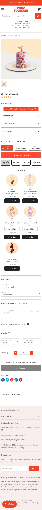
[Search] (38, 16)
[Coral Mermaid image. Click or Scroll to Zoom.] (21, 59)
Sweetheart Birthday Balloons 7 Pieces (30, 193)
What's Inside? (9, 124)
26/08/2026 (7, 148)
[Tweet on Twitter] (7, 380)
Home (3, 36)
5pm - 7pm (36, 162)
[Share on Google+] (12, 380)
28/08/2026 (35, 148)
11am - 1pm (5, 162)
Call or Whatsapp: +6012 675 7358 (13, 435)
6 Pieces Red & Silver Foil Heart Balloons (12, 261)
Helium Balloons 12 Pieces (30, 224)
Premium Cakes (26, 500)
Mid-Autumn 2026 (11, 500)
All (2, 500)
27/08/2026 (21, 148)
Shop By (33, 502)
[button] (6, 97)
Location (25, 502)
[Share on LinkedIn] (16, 380)
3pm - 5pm (26, 162)
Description (8, 116)
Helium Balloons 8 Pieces (12, 224)
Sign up (33, 468)
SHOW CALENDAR (21, 155)
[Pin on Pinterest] (20, 380)
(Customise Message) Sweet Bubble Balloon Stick (12, 195)
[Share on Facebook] (3, 380)
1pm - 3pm (15, 162)
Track (18, 505)
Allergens (7, 131)
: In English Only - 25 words (19, 324)
